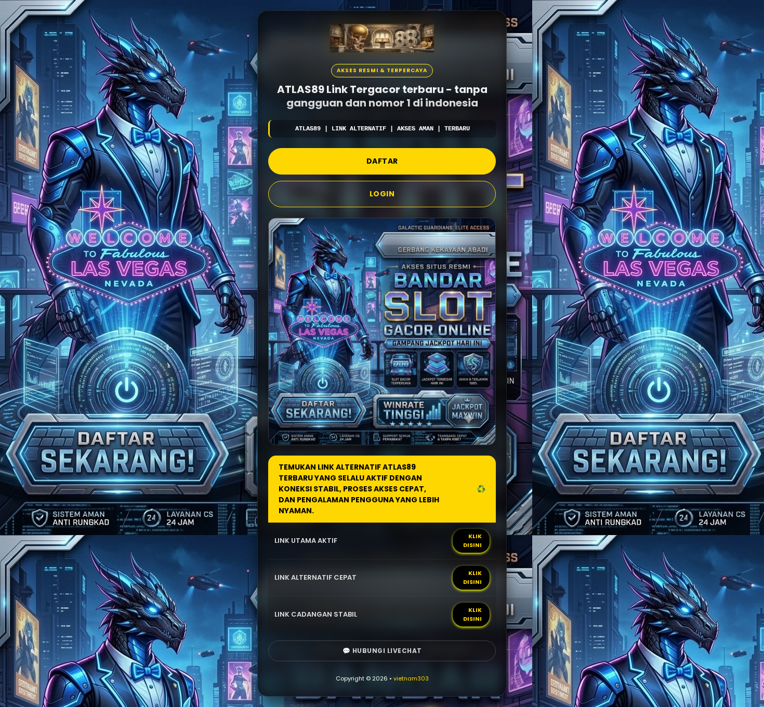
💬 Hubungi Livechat (382, 650)
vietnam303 (411, 678)
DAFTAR (382, 161)
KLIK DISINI (472, 540)
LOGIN (382, 194)
